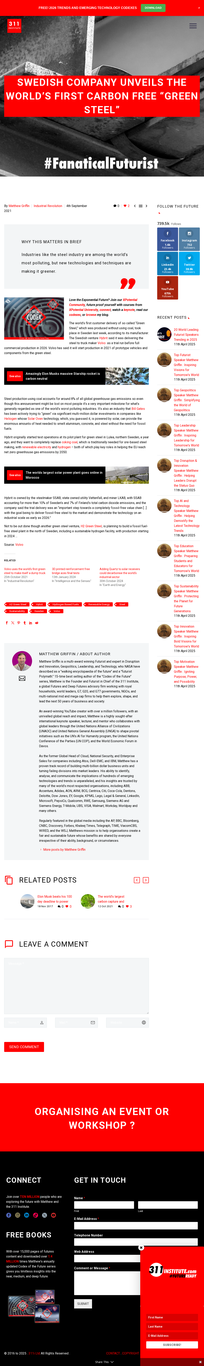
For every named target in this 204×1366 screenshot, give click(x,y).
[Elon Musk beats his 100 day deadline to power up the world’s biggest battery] (28, 901)
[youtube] (53, 1215)
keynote (129, 310)
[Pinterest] (18, 622)
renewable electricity (36, 447)
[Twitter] (12, 622)
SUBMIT (83, 1304)
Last (140, 1211)
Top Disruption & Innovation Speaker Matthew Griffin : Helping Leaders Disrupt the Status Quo (186, 473)
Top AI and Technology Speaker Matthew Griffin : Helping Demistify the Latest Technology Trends (187, 516)
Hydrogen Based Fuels (66, 604)
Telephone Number (88, 1235)
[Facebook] (6, 622)
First (76, 1211)
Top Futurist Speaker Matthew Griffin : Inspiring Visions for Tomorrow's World (186, 365)
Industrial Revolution (48, 206)
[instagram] (17, 1215)
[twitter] (44, 1215)
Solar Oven (35, 419)
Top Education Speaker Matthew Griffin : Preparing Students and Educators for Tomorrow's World (186, 558)
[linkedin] (26, 1215)
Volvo (102, 343)
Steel (122, 604)
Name (79, 1198)
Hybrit (103, 338)
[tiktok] (35, 1215)
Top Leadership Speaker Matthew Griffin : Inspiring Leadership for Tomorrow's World (186, 435)
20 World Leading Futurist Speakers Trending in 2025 (186, 335)
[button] (137, 880)
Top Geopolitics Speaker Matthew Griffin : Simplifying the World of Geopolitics (187, 400)
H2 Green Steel (91, 526)
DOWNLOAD (153, 7)
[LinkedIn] (30, 622)
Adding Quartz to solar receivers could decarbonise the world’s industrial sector (120, 573)
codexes (75, 315)
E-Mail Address (86, 1219)
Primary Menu (193, 26)
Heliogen (11, 419)
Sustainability (17, 611)
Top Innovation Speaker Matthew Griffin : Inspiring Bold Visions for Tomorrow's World (186, 636)
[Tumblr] (24, 622)
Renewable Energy (99, 604)
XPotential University (83, 310)
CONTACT (113, 1353)
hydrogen (64, 447)
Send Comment (24, 1047)
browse (91, 315)
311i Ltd (34, 1353)
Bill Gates (138, 409)
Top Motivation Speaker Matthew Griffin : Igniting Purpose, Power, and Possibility (186, 671)
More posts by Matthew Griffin (64, 849)
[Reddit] (36, 622)
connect (105, 310)
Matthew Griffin (19, 206)
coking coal (69, 442)
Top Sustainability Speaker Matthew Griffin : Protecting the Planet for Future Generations (186, 598)
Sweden (39, 611)
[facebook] (8, 1215)
